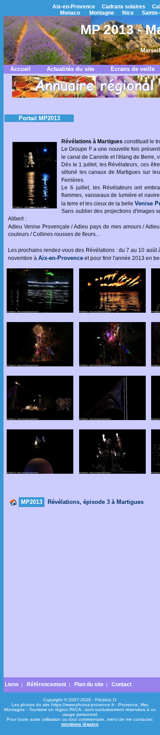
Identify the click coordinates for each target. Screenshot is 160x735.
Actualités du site (70, 69)
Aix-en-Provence (73, 7)
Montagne (101, 13)
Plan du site (89, 684)
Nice (128, 13)
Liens (12, 684)
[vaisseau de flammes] (112, 311)
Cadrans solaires (123, 7)
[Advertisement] (80, 592)
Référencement (46, 684)
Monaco (70, 13)
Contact (122, 684)
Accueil (20, 69)
